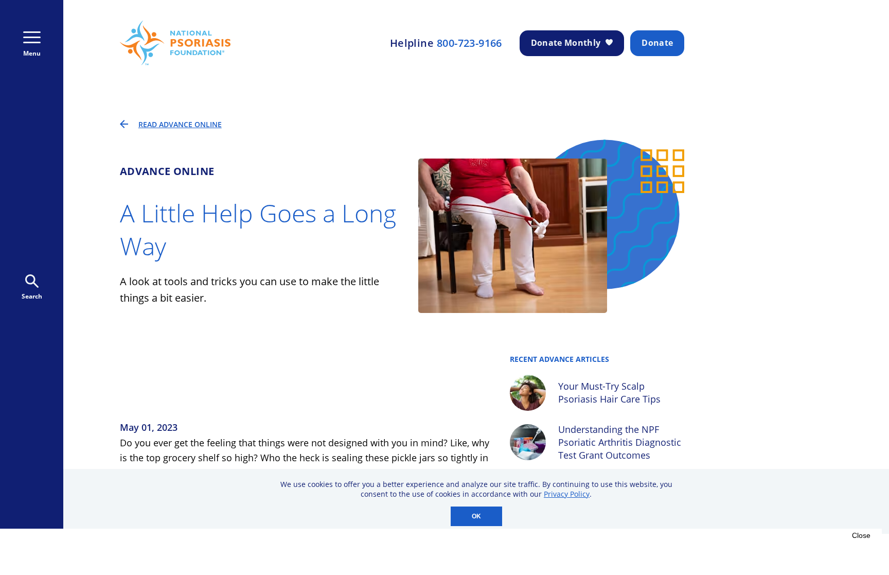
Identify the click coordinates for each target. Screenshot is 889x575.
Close (861, 535)
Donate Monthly (565, 42)
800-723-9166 (469, 43)
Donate (657, 42)
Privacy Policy (567, 494)
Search (32, 296)
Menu (32, 53)
